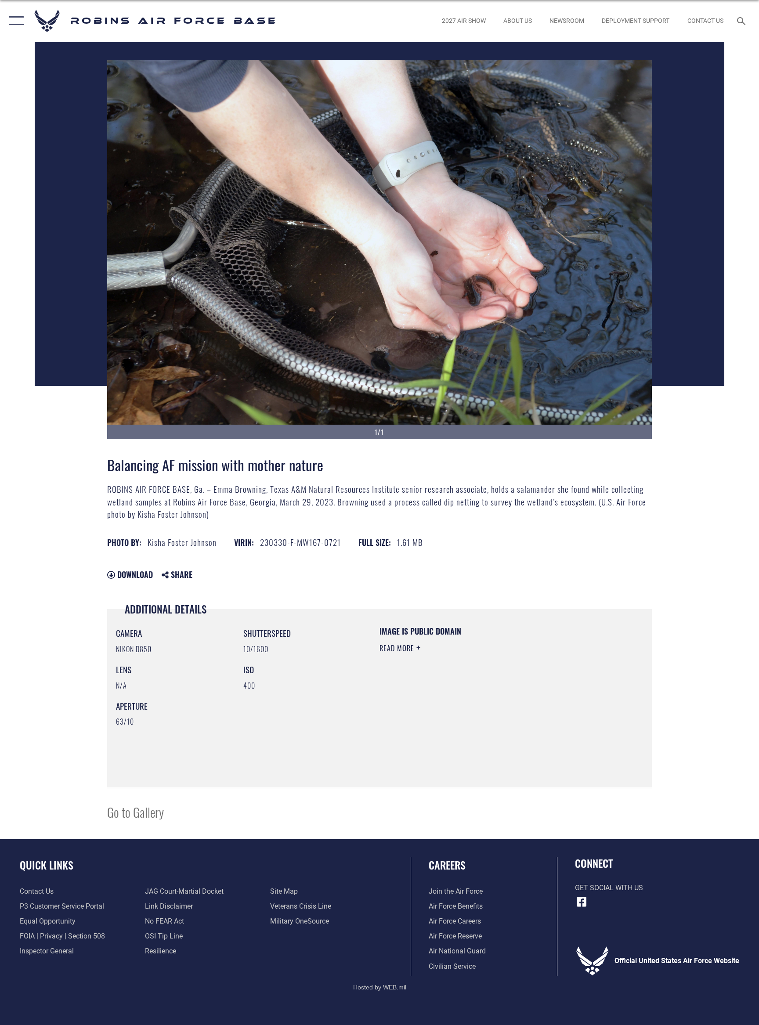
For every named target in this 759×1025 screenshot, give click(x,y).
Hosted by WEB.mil (379, 987)
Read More (398, 648)
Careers (447, 865)
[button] (14, 21)
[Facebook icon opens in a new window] (581, 902)
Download (134, 574)
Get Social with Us (609, 888)
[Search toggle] (742, 21)
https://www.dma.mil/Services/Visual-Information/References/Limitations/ (465, 710)
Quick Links (46, 865)
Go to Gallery (135, 811)
